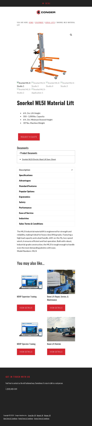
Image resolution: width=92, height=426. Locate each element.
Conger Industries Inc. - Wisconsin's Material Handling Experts (46, 12)
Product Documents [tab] (28, 153)
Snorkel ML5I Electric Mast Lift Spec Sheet (39, 159)
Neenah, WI (40, 415)
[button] (71, 35)
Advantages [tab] (25, 180)
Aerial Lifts (50, 22)
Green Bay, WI (32, 415)
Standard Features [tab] (28, 186)
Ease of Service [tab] (26, 213)
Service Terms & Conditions (41, 418)
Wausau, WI (47, 415)
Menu (47, 3)
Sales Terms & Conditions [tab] (31, 223)
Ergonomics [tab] (24, 197)
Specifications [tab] (26, 175)
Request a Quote (29, 137)
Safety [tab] (22, 202)
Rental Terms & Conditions (25, 418)
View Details (26, 308)
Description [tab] (24, 170)
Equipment (39, 22)
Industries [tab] (24, 218)
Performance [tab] (25, 207)
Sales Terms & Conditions (10, 418)
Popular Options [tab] (26, 191)
